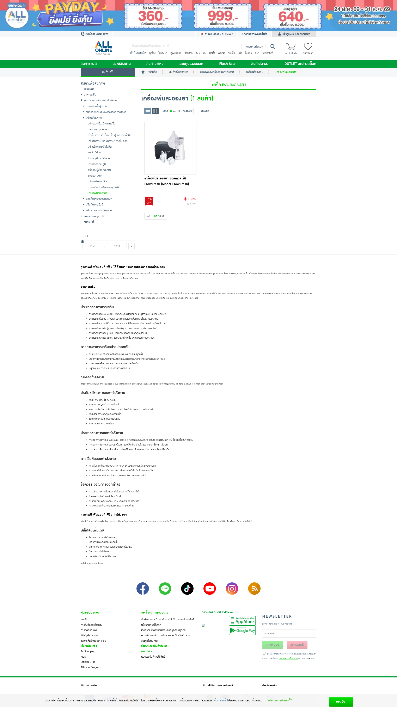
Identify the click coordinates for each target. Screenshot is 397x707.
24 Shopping (88, 651)
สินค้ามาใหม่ (155, 64)
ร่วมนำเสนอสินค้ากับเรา (154, 646)
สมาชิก (84, 619)
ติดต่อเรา (146, 651)
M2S (83, 657)
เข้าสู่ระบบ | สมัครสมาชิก (296, 34)
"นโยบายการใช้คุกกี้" (279, 700)
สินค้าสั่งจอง (260, 64)
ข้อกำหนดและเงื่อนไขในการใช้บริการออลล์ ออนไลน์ (167, 619)
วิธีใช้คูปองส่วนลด (90, 635)
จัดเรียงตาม (188, 110)
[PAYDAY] (198, 15)
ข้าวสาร (188, 53)
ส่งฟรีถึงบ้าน (122, 64)
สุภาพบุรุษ (272, 644)
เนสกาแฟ (267, 53)
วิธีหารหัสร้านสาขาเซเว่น (93, 641)
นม (204, 53)
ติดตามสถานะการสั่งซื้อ (254, 34)
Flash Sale (227, 64)
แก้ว (240, 53)
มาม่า (212, 53)
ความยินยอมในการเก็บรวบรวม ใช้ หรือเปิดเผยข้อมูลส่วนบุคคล (165, 638)
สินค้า (105, 72)
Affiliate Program (91, 667)
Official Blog (88, 662)
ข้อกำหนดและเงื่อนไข (154, 612)
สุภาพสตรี (297, 644)
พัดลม (221, 53)
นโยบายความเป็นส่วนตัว (288, 658)
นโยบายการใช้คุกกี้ (151, 625)
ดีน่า (257, 53)
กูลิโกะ (152, 53)
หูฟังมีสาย (176, 53)
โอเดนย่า (162, 53)
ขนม (197, 53)
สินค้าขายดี (89, 64)
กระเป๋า (231, 53)
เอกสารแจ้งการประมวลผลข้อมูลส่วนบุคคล (163, 630)
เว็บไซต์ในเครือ (89, 646)
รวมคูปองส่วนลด (191, 64)
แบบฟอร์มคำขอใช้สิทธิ (153, 657)
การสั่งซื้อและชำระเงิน (92, 625)
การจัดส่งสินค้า (89, 630)
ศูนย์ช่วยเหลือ (90, 612)
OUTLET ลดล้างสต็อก (300, 64)
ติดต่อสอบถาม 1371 (96, 34)
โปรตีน (248, 53)
